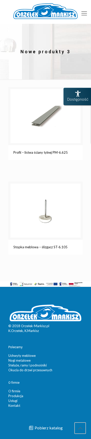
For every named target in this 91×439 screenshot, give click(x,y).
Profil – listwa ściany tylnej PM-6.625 (40, 152)
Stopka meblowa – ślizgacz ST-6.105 (40, 247)
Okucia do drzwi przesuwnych (30, 370)
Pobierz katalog (48, 427)
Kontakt (14, 405)
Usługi (12, 401)
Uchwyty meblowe (22, 356)
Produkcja (15, 396)
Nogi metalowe (19, 360)
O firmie (14, 391)
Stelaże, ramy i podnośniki (27, 365)
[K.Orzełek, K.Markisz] (45, 10)
